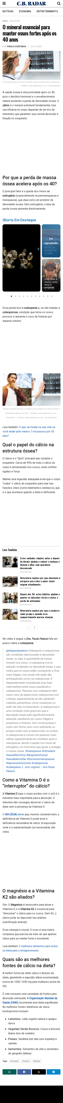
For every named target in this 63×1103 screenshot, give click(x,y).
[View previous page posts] (28, 627)
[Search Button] (58, 3)
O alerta (13, 814)
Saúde (36, 1061)
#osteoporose (39, 763)
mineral (14, 1061)
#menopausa (33, 751)
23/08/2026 (26, 605)
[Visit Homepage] (31, 3)
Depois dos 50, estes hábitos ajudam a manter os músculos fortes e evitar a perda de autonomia (40, 597)
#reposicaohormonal (18, 763)
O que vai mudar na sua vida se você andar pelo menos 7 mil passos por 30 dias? (29, 431)
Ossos (25, 1061)
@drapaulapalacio (17, 651)
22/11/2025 (36, 46)
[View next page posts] (34, 627)
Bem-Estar (15, 20)
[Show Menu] (4, 3)
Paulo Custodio (16, 46)
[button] (11, 296)
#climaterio (48, 751)
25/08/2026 (26, 588)
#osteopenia (13, 767)
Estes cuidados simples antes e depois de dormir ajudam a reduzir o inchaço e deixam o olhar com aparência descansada (40, 563)
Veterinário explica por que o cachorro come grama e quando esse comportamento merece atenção (39, 614)
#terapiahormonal (36, 755)
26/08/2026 (26, 572)
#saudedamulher (16, 759)
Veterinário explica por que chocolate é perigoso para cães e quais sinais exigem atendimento (40, 581)
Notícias (8, 11)
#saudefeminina (15, 755)
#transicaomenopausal (40, 759)
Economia (25, 11)
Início (5, 20)
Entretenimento (47, 11)
